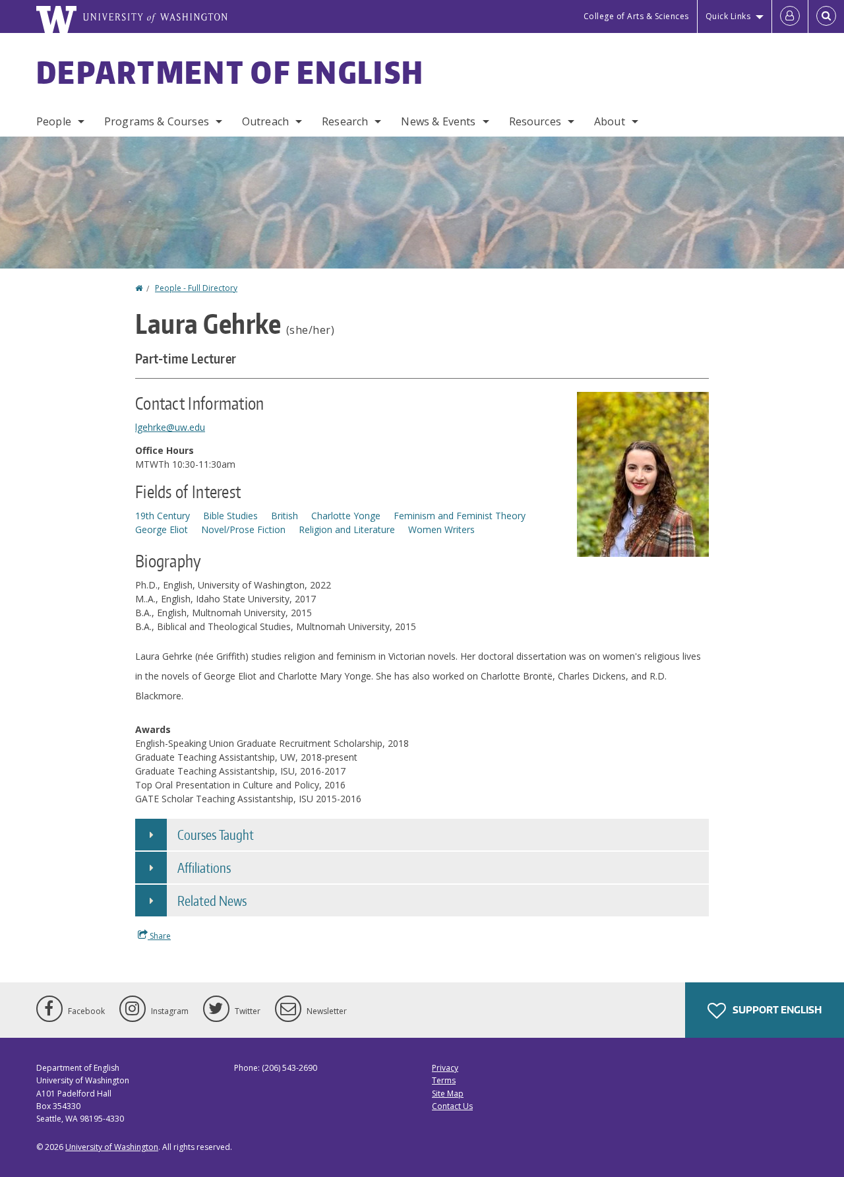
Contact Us (452, 1106)
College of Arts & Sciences (636, 16)
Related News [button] (212, 900)
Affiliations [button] (204, 867)
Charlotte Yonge (345, 515)
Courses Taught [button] (215, 834)
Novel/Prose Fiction (243, 529)
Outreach (265, 121)
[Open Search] (826, 16)
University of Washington (111, 1147)
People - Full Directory (196, 288)
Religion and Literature (347, 529)
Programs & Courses (156, 121)
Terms (444, 1080)
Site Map (448, 1093)
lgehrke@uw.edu (170, 427)
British (284, 515)
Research (345, 121)
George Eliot (161, 529)
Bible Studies (230, 515)
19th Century (162, 515)
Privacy (445, 1067)
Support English (776, 1009)
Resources (535, 121)
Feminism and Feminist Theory (460, 515)
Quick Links (728, 16)
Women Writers (441, 529)
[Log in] (790, 16)
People (53, 121)
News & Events (438, 121)
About (609, 121)
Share (159, 935)
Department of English (230, 72)
